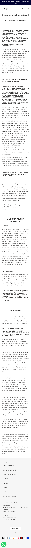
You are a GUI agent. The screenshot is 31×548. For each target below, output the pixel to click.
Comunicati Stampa (9, 496)
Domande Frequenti (9, 470)
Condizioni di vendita (9, 474)
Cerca (5, 492)
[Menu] (28, 8)
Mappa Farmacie (8, 465)
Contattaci (6, 479)
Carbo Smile (18, 543)
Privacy (5, 483)
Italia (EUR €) (15, 528)
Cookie (5, 487)
